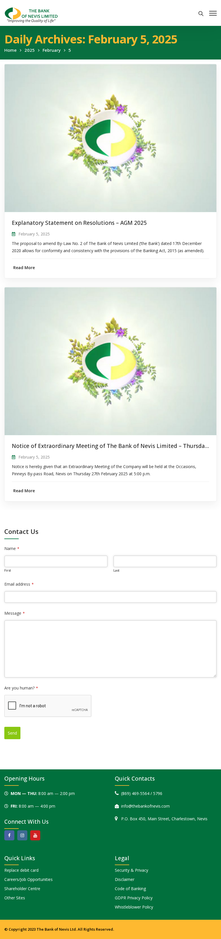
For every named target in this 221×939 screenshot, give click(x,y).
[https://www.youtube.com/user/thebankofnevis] (35, 835)
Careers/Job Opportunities (28, 879)
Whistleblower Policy (134, 907)
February (52, 50)
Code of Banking (130, 888)
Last (116, 570)
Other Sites (14, 897)
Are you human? (21, 688)
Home (10, 50)
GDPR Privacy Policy (134, 897)
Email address (19, 584)
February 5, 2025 (34, 234)
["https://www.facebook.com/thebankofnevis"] (9, 835)
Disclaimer (124, 879)
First (7, 570)
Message (14, 613)
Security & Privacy (131, 870)
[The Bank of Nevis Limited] (31, 14)
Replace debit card (21, 870)
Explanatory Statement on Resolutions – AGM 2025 (79, 223)
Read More (24, 267)
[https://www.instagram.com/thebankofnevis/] (22, 835)
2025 (29, 50)
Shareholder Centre (22, 888)
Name (11, 548)
